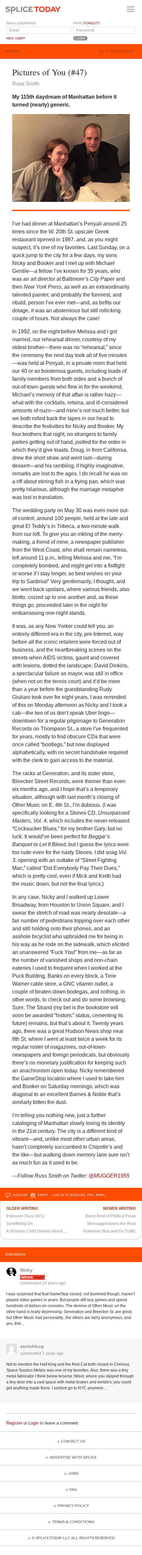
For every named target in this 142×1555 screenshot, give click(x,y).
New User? (15, 38)
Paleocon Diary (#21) (25, 1216)
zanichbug (32, 1346)
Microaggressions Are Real (111, 1223)
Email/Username (21, 23)
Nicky (26, 1270)
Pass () (86, 23)
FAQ (73, 1489)
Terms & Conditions (73, 1521)
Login (33, 1423)
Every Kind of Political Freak (111, 1216)
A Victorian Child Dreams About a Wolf (40, 1231)
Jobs (73, 1473)
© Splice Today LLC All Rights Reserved (73, 1538)
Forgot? (91, 23)
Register (14, 1423)
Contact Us (73, 1441)
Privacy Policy (73, 1505)
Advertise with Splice (73, 1457)
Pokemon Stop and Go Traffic (109, 1231)
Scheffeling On (19, 1223)
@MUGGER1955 (109, 1176)
